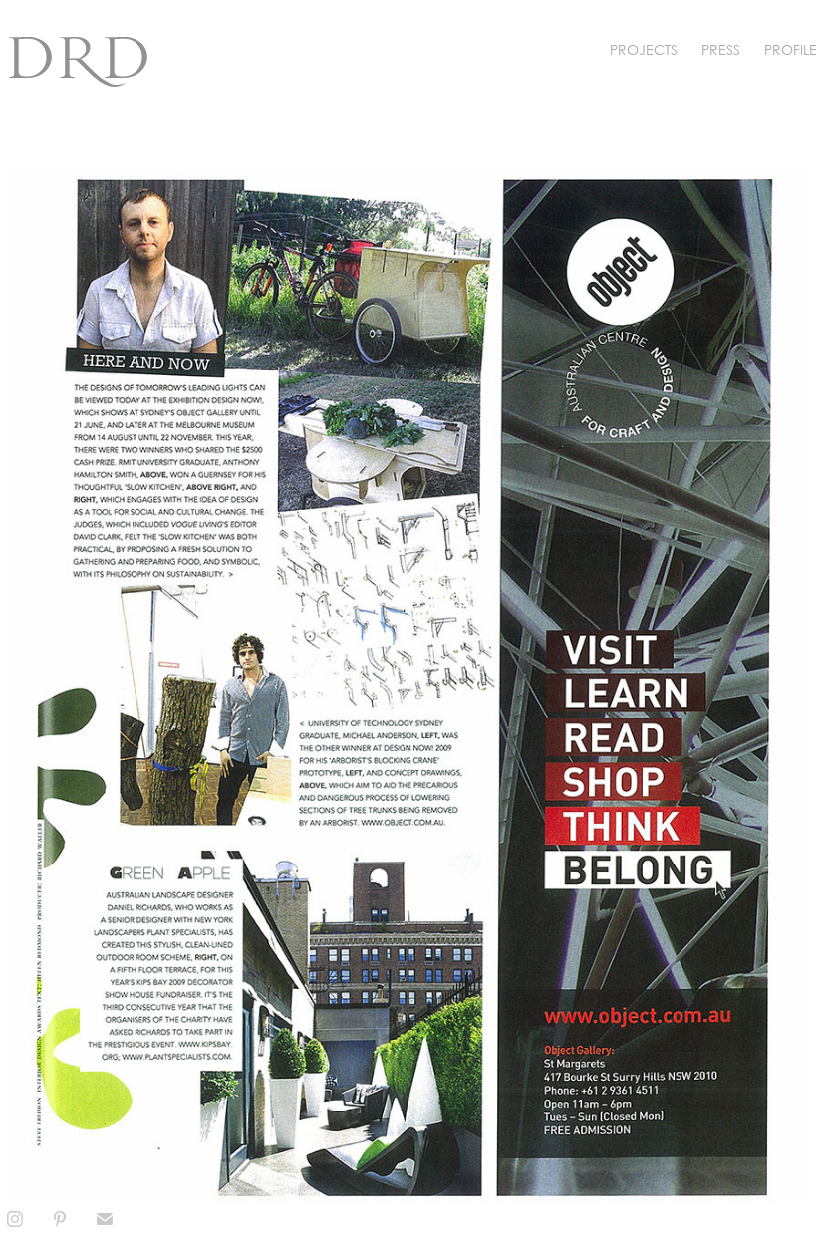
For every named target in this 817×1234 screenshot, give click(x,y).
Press (720, 49)
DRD (78, 58)
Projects (644, 49)
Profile (790, 49)
